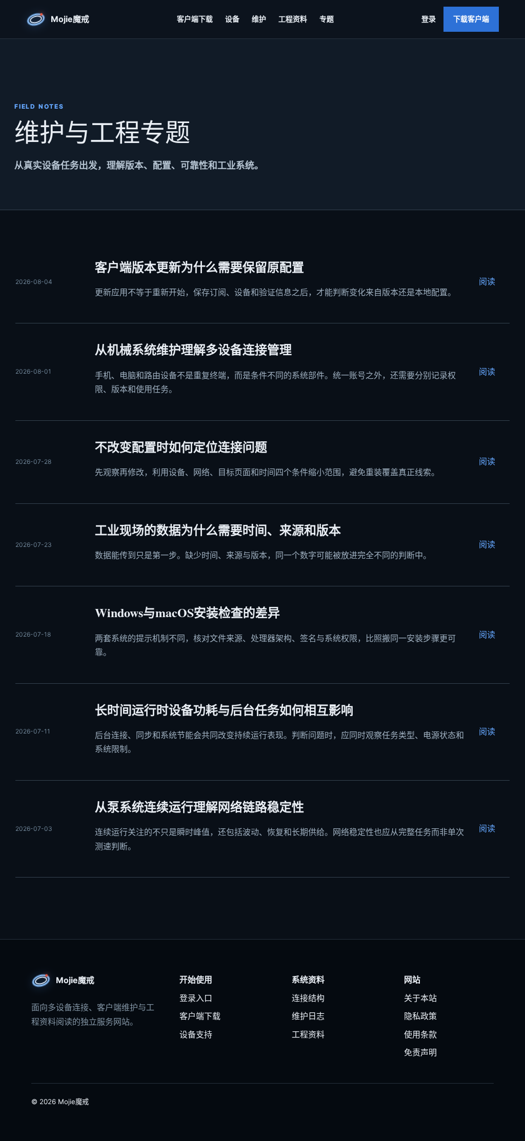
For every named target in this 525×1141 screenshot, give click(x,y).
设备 (232, 18)
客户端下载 (195, 18)
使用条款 (420, 1034)
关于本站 (420, 998)
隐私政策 (420, 1016)
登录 (428, 18)
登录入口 (195, 998)
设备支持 (195, 1034)
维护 (259, 18)
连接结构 (308, 998)
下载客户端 (471, 18)
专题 (326, 18)
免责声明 (420, 1052)
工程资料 (292, 18)
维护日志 (308, 1016)
